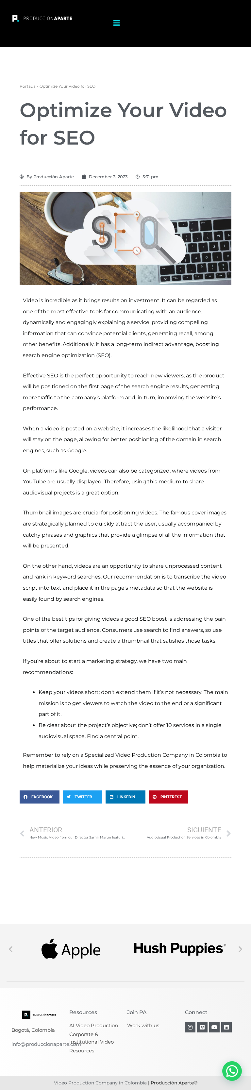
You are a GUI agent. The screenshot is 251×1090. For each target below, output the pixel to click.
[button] (116, 23)
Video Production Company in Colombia (100, 1082)
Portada (28, 86)
